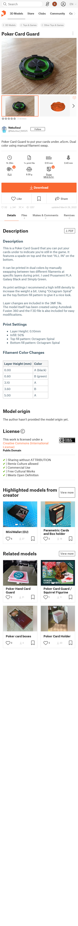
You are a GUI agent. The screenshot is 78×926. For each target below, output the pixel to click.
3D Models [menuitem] (16, 13)
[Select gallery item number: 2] (20, 524)
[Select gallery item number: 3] (23, 524)
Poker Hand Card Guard (18, 590)
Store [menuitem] (30, 13)
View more (67, 492)
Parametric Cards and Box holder (56, 531)
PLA (10, 174)
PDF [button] (71, 230)
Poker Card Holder (57, 636)
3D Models (10, 25)
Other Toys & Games (54, 25)
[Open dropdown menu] (73, 33)
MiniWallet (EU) (17, 532)
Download (41, 187)
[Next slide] (73, 105)
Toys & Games (30, 25)
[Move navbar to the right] (74, 13)
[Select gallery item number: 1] (16, 524)
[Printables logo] (3, 13)
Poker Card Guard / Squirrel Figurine (58, 590)
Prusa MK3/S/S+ (49, 175)
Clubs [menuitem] (42, 13)
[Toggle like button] (8, 538)
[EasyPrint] (47, 4)
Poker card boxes (18, 636)
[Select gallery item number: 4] (62, 583)
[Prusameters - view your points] (54, 4)
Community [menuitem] (57, 13)
